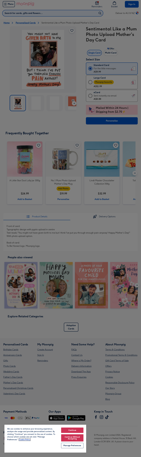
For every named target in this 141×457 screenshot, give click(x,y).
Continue (72, 430)
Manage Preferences (72, 445)
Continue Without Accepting (72, 438)
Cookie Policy (24, 440)
